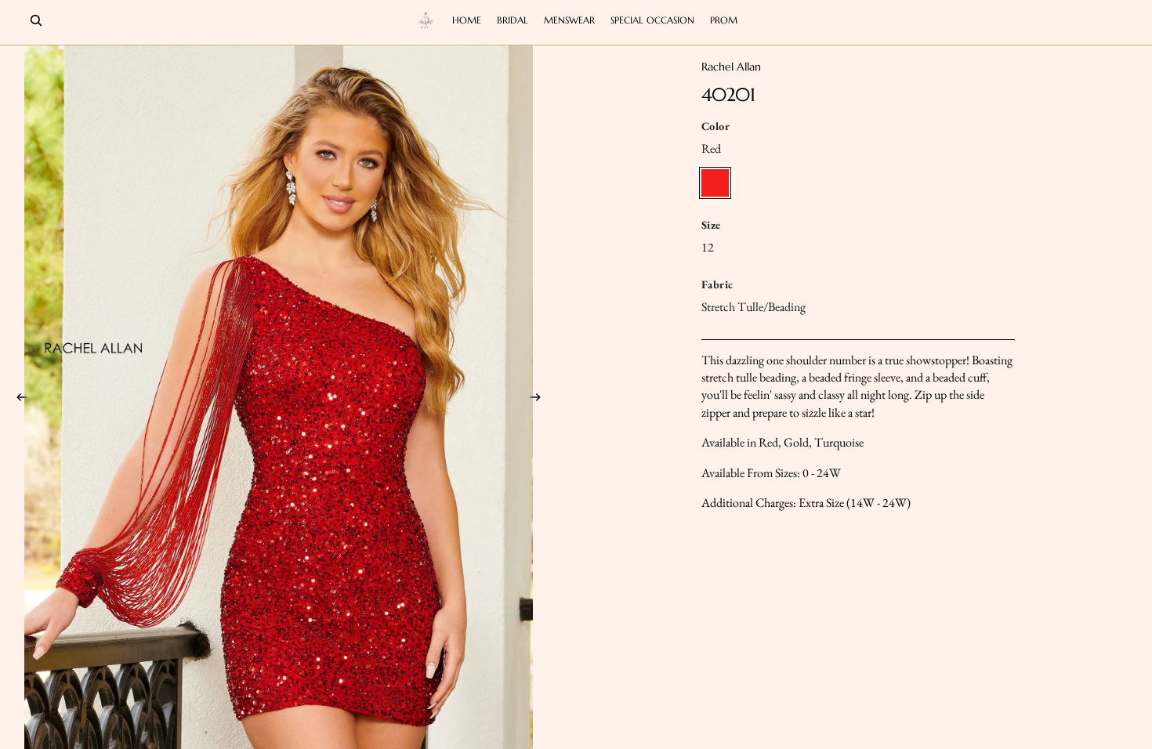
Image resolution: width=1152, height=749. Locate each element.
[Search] (36, 20)
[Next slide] (540, 399)
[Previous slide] (17, 399)
